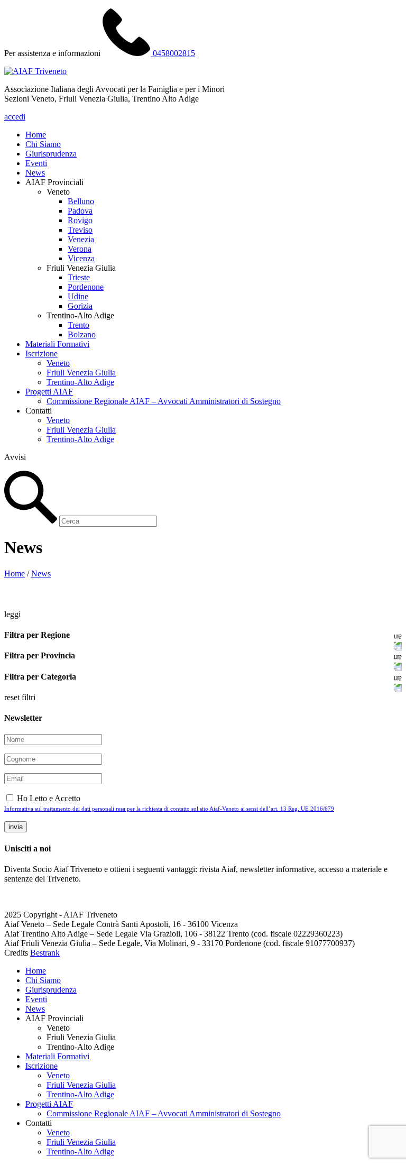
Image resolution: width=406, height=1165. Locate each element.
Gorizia (80, 305)
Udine (78, 296)
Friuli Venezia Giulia (81, 372)
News (35, 172)
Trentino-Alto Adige (80, 382)
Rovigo (80, 220)
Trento (78, 324)
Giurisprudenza (51, 153)
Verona (79, 248)
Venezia (81, 239)
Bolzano (82, 334)
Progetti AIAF (49, 391)
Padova (80, 210)
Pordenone (86, 286)
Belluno (81, 201)
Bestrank (45, 952)
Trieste (79, 277)
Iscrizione (41, 353)
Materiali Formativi (57, 344)
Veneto (58, 363)
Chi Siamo (43, 144)
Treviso (80, 229)
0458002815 (173, 53)
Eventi (36, 163)
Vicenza (81, 258)
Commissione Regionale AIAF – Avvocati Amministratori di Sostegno (164, 401)
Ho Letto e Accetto (169, 803)
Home (35, 134)
